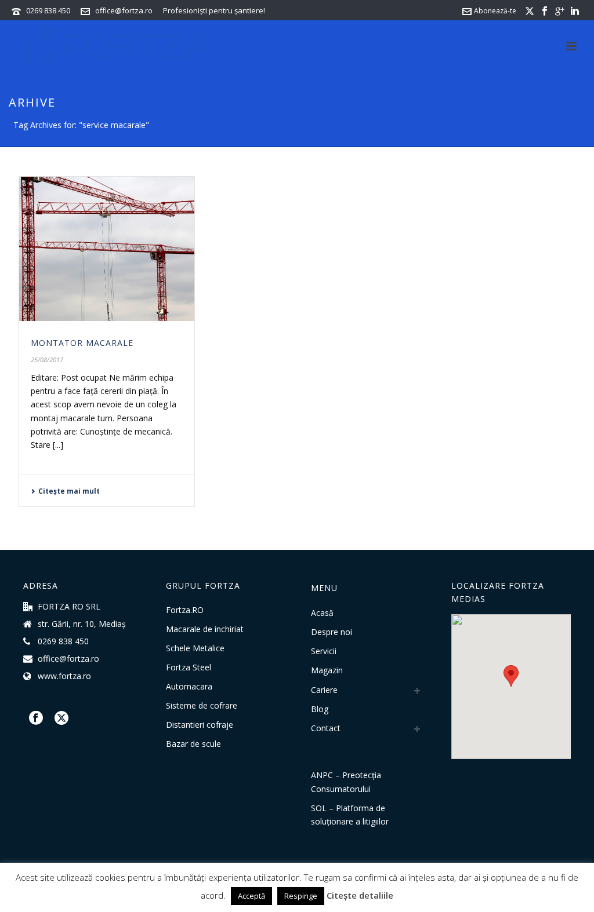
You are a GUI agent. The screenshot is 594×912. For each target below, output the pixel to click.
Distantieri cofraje (199, 725)
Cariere (324, 689)
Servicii (323, 650)
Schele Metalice (195, 648)
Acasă (322, 612)
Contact (326, 728)
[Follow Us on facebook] (36, 718)
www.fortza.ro (64, 676)
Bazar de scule (193, 744)
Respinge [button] (300, 896)
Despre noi (331, 631)
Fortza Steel (188, 667)
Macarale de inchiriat (205, 629)
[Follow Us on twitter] (61, 718)
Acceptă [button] (251, 896)
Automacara (189, 686)
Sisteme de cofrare (201, 706)
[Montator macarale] (106, 249)
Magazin (327, 670)
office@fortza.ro (124, 10)
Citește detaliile (360, 895)
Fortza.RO (185, 610)
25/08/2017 (47, 359)
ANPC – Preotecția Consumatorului (346, 781)
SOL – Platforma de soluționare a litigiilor (350, 814)
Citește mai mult (69, 491)
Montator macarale (82, 342)
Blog (319, 708)
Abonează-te (495, 11)
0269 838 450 (48, 10)
